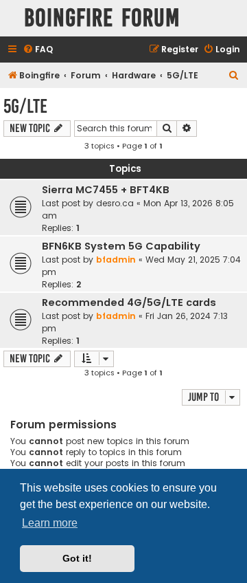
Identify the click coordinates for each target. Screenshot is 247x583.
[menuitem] (38, 50)
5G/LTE (25, 106)
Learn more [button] (50, 523)
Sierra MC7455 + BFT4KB (105, 190)
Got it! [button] (77, 558)
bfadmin (116, 259)
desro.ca (115, 203)
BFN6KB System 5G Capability (121, 246)
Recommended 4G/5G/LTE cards (129, 302)
